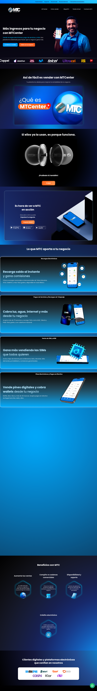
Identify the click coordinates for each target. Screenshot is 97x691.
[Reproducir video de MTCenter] (48, 105)
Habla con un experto (27, 45)
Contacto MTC (88, 9)
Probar (48, 183)
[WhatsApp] (92, 685)
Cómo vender (55, 9)
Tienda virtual (76, 9)
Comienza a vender (10, 45)
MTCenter (44, 9)
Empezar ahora (27, 222)
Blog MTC (66, 9)
